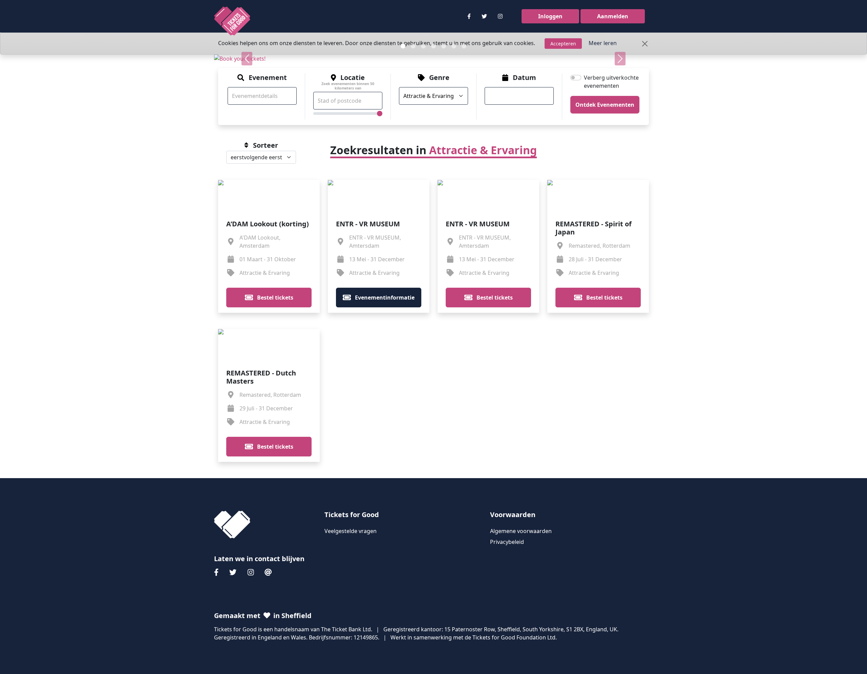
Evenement (268, 78)
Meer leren (603, 43)
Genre (439, 78)
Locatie (347, 82)
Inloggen (550, 16)
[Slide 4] (433, 46)
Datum (524, 78)
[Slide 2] (413, 46)
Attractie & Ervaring (483, 150)
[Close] (645, 44)
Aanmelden (612, 16)
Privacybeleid (507, 542)
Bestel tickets (274, 297)
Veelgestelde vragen (350, 531)
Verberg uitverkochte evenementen (611, 81)
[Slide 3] (423, 46)
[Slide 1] (403, 46)
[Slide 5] (443, 46)
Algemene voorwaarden (521, 531)
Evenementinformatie (384, 297)
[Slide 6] (453, 46)
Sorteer (265, 145)
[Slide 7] (464, 46)
